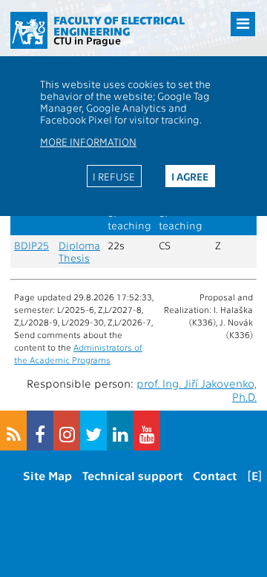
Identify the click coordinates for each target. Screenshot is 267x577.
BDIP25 (31, 245)
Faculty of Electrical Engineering (119, 25)
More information (88, 141)
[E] (255, 475)
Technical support (132, 475)
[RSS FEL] (13, 431)
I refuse (114, 176)
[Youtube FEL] (147, 431)
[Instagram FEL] (66, 431)
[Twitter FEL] (93, 431)
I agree (189, 176)
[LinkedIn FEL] (120, 431)
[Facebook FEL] (40, 431)
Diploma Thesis (79, 251)
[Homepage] (28, 30)
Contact (215, 475)
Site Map (47, 475)
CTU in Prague (87, 40)
